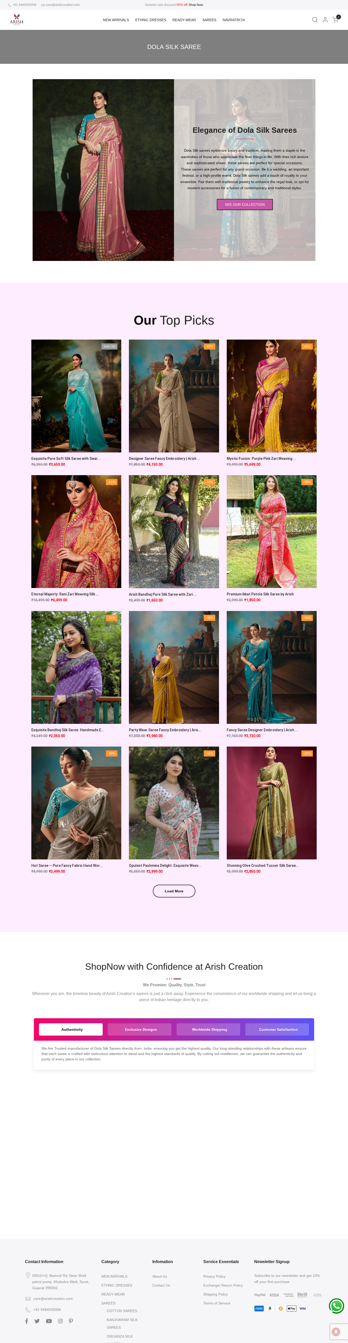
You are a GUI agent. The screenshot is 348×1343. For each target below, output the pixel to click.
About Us (159, 1276)
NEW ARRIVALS (116, 20)
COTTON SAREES (122, 1311)
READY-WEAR (184, 20)
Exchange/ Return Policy (223, 1285)
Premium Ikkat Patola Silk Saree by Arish (260, 594)
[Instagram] (61, 1321)
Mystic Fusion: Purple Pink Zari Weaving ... (261, 459)
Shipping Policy (215, 1294)
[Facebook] (27, 1321)
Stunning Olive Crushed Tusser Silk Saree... (263, 866)
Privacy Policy (214, 1276)
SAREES (209, 20)
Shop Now (196, 5)
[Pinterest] (71, 1321)
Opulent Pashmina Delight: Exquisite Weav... (165, 866)
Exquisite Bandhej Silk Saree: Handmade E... (67, 730)
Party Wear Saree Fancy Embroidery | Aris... (165, 730)
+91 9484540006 (24, 5)
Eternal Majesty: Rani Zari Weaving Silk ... (65, 594)
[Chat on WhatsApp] (336, 1306)
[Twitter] (37, 1321)
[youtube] (49, 1321)
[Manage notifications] (336, 1332)
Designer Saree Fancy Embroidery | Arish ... (164, 459)
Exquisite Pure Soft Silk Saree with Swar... (66, 459)
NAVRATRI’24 (234, 20)
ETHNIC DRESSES (150, 20)
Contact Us (161, 1285)
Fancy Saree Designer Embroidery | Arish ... (262, 730)
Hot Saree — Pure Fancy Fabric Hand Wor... (67, 866)
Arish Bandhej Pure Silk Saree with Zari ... (163, 594)
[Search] (315, 20)
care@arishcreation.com (63, 5)
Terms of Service (216, 1303)
